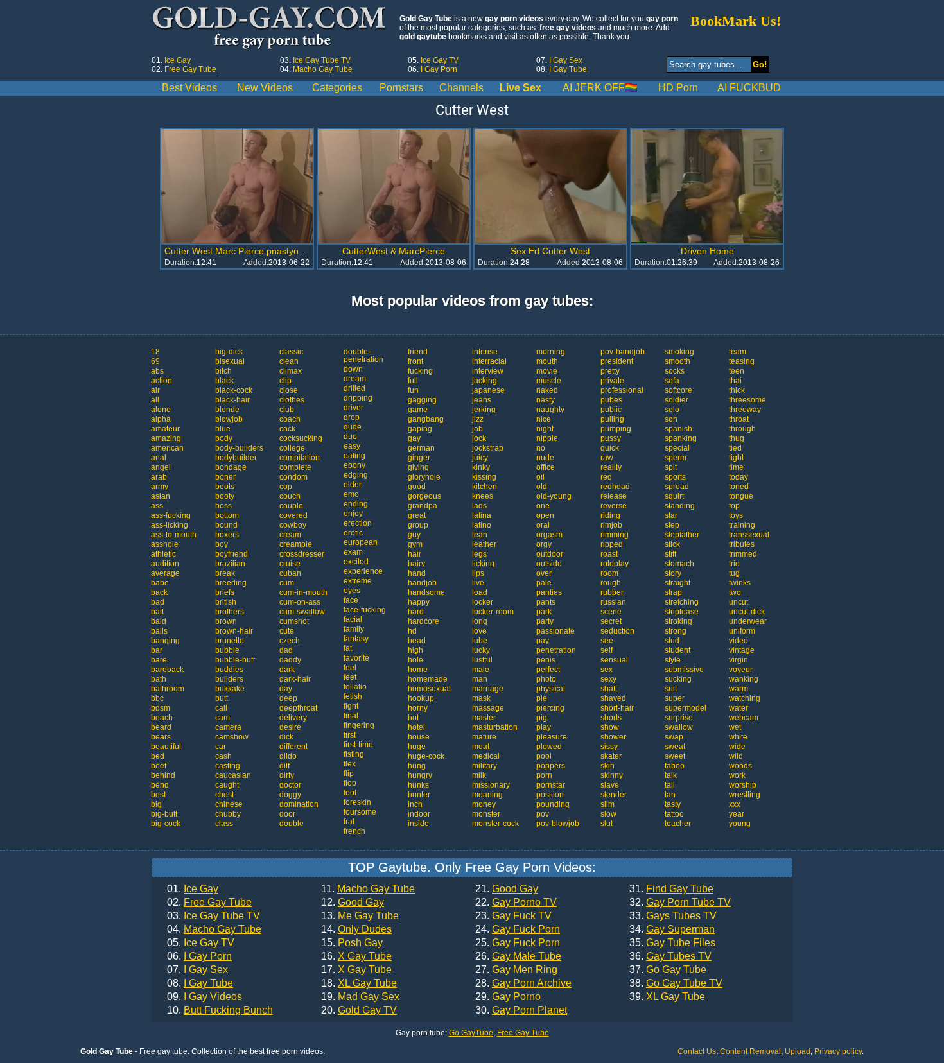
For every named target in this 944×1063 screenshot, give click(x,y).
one (543, 506)
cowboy (292, 525)
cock (287, 429)
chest (224, 795)
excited (356, 562)
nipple (547, 438)
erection (358, 523)
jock (479, 438)
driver (353, 407)
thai (735, 381)
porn (544, 775)
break (225, 573)
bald (158, 621)
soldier (676, 400)
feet (350, 677)
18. (359, 983)
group (418, 525)
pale (544, 583)
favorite (356, 658)
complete (295, 467)
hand (417, 573)
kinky (481, 467)
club (286, 409)
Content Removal (750, 1051)
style (673, 660)
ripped (611, 544)
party (545, 621)
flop (350, 783)
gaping (420, 429)
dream (355, 379)
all (155, 400)
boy (221, 544)
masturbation (495, 727)
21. (506, 889)
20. (359, 1010)
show (609, 727)
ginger (419, 458)
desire (290, 727)
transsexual (749, 535)
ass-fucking (171, 515)
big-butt (164, 814)
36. (670, 956)
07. (197, 970)
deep (288, 698)
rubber (612, 592)
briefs (224, 592)
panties (549, 592)
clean (289, 361)
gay (414, 438)
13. (360, 916)
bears (161, 737)
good (417, 486)
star (671, 515)
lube (479, 640)
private (612, 381)
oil (540, 477)
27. (516, 970)
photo (546, 679)
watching (744, 698)
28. (523, 983)
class (224, 823)
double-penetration (363, 355)
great (417, 515)
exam (353, 552)
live (478, 583)
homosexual (429, 689)
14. (356, 929)
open (545, 515)
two (735, 592)
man (479, 679)
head (417, 640)
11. (368, 889)
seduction (617, 631)
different (293, 746)
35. (672, 943)
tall (670, 785)
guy (414, 535)
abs (157, 371)
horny (418, 708)
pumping (615, 429)
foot (350, 793)
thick (737, 390)
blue (223, 429)
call (221, 708)
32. (680, 902)
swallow (679, 727)
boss (223, 506)
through (742, 429)
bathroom (167, 689)
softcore (678, 390)
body (223, 438)
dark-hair (295, 679)
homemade (428, 679)
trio (734, 563)
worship (742, 785)
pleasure (551, 737)
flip (349, 773)
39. (667, 997)
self (606, 650)
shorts (611, 718)
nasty (545, 400)
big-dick (229, 352)
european (361, 542)
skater (611, 756)
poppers (550, 766)
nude (545, 458)
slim (607, 804)
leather (484, 544)
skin (607, 766)
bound (226, 525)
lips (478, 573)
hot (413, 718)
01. (192, 889)
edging (356, 475)
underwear (748, 621)
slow (608, 814)
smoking (679, 352)
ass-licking (169, 525)
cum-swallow (302, 612)
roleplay (614, 563)
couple (291, 506)
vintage (742, 650)
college (292, 448)
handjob (422, 583)
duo (350, 436)
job (477, 429)
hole (415, 660)
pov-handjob (622, 352)
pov (542, 814)
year (736, 814)
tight (736, 458)
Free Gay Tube (190, 69)
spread (677, 486)
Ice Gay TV (440, 60)
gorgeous (424, 496)
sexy (608, 679)
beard (161, 727)
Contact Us (696, 1051)
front (415, 361)
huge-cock (426, 756)
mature (484, 737)
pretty (610, 371)
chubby (228, 814)
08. (200, 983)
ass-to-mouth (174, 535)
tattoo (674, 814)
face (351, 600)
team (737, 352)
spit (671, 467)
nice (543, 419)
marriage (487, 689)
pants (545, 602)
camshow (232, 737)
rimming (614, 535)
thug (736, 438)
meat (480, 746)
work (737, 775)
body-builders (239, 448)
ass (157, 506)
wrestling (744, 795)
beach (162, 718)
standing (680, 506)
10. (220, 1010)
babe (160, 583)
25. (517, 943)
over (544, 573)
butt (221, 698)
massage (488, 708)
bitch (223, 371)
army (159, 486)
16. (356, 956)
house (419, 737)
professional (621, 390)
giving (418, 467)
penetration (556, 650)
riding (610, 515)
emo (351, 494)
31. (671, 889)
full (413, 381)
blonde (227, 409)
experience (363, 571)
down (353, 369)
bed (157, 756)
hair (414, 554)
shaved (613, 698)
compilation (299, 458)
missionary (491, 785)
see (606, 640)
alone (161, 409)
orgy (544, 544)
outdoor (549, 554)
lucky (481, 650)
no (540, 448)
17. (356, 970)
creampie (295, 544)
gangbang (426, 419)
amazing (166, 438)
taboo (675, 766)
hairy (416, 563)
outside (549, 563)
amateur (165, 429)
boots (224, 486)
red (606, 477)
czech (289, 640)
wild (736, 756)
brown (226, 621)
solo (672, 409)
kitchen (484, 486)
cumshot (294, 621)
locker (482, 602)
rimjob (611, 525)
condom (293, 477)
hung (417, 766)
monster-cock (495, 823)
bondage (231, 467)
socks (675, 371)
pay (542, 640)
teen (736, 371)
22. (516, 902)
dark (287, 669)
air (155, 390)
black (224, 381)
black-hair (232, 400)
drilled (354, 388)
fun (413, 390)
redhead (615, 486)
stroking (678, 621)
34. (672, 929)
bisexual (230, 361)
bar (156, 650)
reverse (613, 506)
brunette (229, 640)
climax (290, 371)
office (545, 467)
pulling (612, 419)
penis (545, 660)
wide (737, 746)
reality (611, 467)
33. (673, 916)
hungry (420, 775)
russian (613, 602)
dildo (288, 756)
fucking (420, 371)
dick (286, 737)
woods (740, 766)
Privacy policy (838, 1051)
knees (482, 496)
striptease (682, 612)
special (677, 448)
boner (225, 477)
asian (160, 496)
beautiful (166, 746)
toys (736, 515)
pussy (610, 438)
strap (673, 592)
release (613, 496)
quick (609, 448)
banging (165, 640)
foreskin (357, 802)
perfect (548, 669)
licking (483, 563)
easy (352, 446)
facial (353, 619)
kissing (484, 477)
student (677, 650)
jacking (484, 381)
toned (739, 486)
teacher (678, 823)
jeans (481, 400)
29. (508, 997)
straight (677, 583)
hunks (418, 785)
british (225, 602)
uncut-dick (747, 612)
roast (609, 554)
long (479, 621)
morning (550, 352)
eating (354, 456)
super (675, 698)
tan (670, 795)
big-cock (165, 823)
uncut (738, 602)
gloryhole (424, 477)
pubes (611, 400)
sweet (675, 756)
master (484, 718)
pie (541, 698)
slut (606, 823)
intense (485, 352)
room (609, 573)
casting (227, 766)
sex (606, 669)
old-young (554, 496)
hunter (419, 795)
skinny (611, 775)
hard (416, 612)
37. (667, 970)
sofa (672, 381)
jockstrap (487, 448)
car (220, 746)
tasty (673, 804)
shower (613, 737)
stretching (682, 602)
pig (541, 718)
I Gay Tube (568, 69)
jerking (484, 409)
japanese (488, 390)
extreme (358, 581)
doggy (290, 795)
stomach (679, 563)
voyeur (741, 669)
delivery (293, 718)
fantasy (356, 639)
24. (517, 929)
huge (417, 746)
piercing (550, 708)
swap (674, 737)
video (738, 640)
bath (158, 679)
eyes (352, 590)
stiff (670, 554)
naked (547, 390)
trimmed (743, 554)
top (734, 506)
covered (293, 515)
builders (229, 679)
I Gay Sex (565, 60)
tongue (741, 496)
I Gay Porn (439, 69)
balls (159, 631)
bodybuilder (236, 458)
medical (486, 756)
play (543, 727)
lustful (482, 660)
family (354, 629)
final (351, 716)
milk (479, 775)
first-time (358, 744)
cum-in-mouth (303, 592)
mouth (547, 361)
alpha (161, 419)
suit (671, 689)
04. (214, 929)
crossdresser (301, 554)
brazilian (230, 563)
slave (609, 785)
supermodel (685, 708)
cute (286, 631)
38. (675, 983)
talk (671, 775)
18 (155, 352)
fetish (353, 696)
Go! (760, 64)
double (291, 823)
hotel (416, 727)
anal (158, 458)
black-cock (233, 390)
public (611, 409)
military (484, 766)
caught (227, 785)
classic (291, 352)
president (616, 361)
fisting (354, 754)
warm (738, 689)
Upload (797, 1051)
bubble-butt (235, 660)
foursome (360, 812)
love (479, 631)
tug (734, 573)
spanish (678, 429)
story (673, 573)
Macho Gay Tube (323, 69)
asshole (165, 544)
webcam (743, 718)
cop (285, 486)
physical (550, 689)
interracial (489, 361)
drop (352, 417)
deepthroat (298, 708)
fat (348, 648)
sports (675, 477)
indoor (419, 814)
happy (419, 602)
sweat (675, 746)
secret (611, 621)
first (350, 735)
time (736, 467)
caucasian (233, 775)
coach (290, 419)
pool (544, 756)
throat (739, 419)
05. (200, 943)
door (287, 814)
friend (418, 352)
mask (481, 698)
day (285, 689)
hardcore (423, 621)
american (167, 448)
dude (353, 427)
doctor (290, 785)
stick (672, 544)
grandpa (422, 506)
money (484, 804)
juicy (480, 458)
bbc (157, 698)
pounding (553, 804)
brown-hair (234, 631)
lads (479, 506)
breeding (231, 583)
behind (163, 775)
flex (350, 764)
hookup (421, 698)
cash (223, 756)
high (415, 650)
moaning (487, 795)
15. (352, 943)
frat (349, 821)
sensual (614, 660)
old (541, 486)
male (480, 669)
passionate (555, 631)
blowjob (229, 419)
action (161, 381)
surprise (679, 718)
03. (213, 916)
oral (543, 525)
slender (613, 795)
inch (415, 804)
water (738, 708)
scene (611, 612)
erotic (353, 533)
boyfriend (231, 554)
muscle (548, 381)
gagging (422, 400)
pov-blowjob (557, 823)
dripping (358, 398)
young (740, 823)
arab (159, 477)
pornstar (550, 785)
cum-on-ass (299, 602)
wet (735, 727)
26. (518, 956)
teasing (742, 361)
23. (513, 916)
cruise (290, 563)
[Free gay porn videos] (271, 28)
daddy (290, 660)
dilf (284, 766)
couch (290, 496)
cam (222, 718)
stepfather (682, 535)
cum (286, 583)
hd (412, 631)
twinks (740, 583)
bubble (227, 650)
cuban (290, 573)
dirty (286, 775)
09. (204, 997)
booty (224, 496)
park (544, 612)
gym (415, 544)
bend (160, 785)
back (159, 592)
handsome (426, 592)
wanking (743, 679)
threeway (745, 409)
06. (199, 956)
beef (158, 766)
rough (610, 583)
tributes (742, 544)
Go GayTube (471, 1032)
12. (352, 902)
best (158, 795)
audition (165, 563)
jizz (478, 419)
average (165, 573)
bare (159, 660)
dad (286, 650)
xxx (734, 804)
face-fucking (365, 610)
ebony (354, 465)
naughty (550, 409)
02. (209, 902)
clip (285, 381)
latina (481, 515)
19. (360, 997)
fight (351, 706)
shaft (608, 689)
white (738, 737)
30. (521, 1010)
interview (487, 371)
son (671, 419)
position (550, 795)
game (418, 409)
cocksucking (300, 438)
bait (157, 612)
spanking (681, 438)
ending (356, 504)
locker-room (493, 612)
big (156, 804)
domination (299, 804)
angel (161, 467)
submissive (684, 669)
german (421, 448)
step (672, 525)
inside (418, 823)
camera (228, 727)
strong (675, 631)
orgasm (549, 535)
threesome (747, 400)
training (742, 525)
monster (486, 814)
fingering (359, 725)
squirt (674, 496)
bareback (167, 669)
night (545, 429)
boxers (227, 535)
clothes (291, 400)
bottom (227, 515)
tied (735, 448)
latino (481, 525)
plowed (549, 746)
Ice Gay (177, 60)
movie (546, 371)
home (418, 669)
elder (353, 484)
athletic (163, 554)
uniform (742, 631)
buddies (229, 669)
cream (290, 535)
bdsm (160, 708)
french (354, 831)
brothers (229, 612)
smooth (677, 361)
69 (155, 361)
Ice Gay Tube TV (322, 60)
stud (672, 640)
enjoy (353, 513)
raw (606, 458)
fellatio (355, 687)
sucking (678, 679)
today (738, 477)
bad (157, 602)
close (288, 390)
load (479, 592)
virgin (738, 660)
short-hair (617, 708)
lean (479, 535)
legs (479, 554)
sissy (609, 746)
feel (350, 667)
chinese (229, 804)
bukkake (230, 689)
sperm (675, 458)
